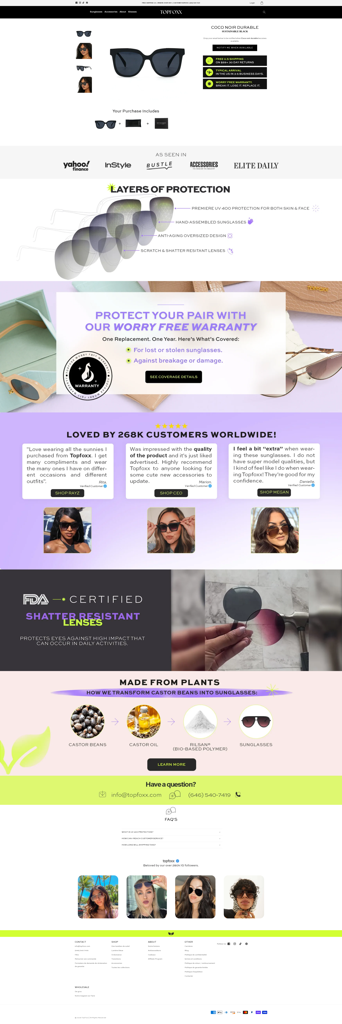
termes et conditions (193, 959)
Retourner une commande (85, 959)
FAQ (77, 955)
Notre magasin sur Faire (85, 996)
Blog (187, 950)
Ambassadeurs (154, 950)
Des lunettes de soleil (120, 946)
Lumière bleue (117, 950)
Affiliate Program (155, 959)
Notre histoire (154, 946)
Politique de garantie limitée (196, 967)
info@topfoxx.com (82, 946)
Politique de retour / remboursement (200, 963)
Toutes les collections (120, 967)
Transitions (116, 959)
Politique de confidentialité (196, 955)
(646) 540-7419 (81, 950)
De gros (78, 991)
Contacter (189, 976)
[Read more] (171, 346)
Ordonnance (116, 955)
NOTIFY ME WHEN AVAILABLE (235, 48)
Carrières (189, 946)
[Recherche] (264, 12)
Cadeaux (152, 955)
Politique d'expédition (194, 972)
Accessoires (116, 963)
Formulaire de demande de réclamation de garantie (91, 964)
